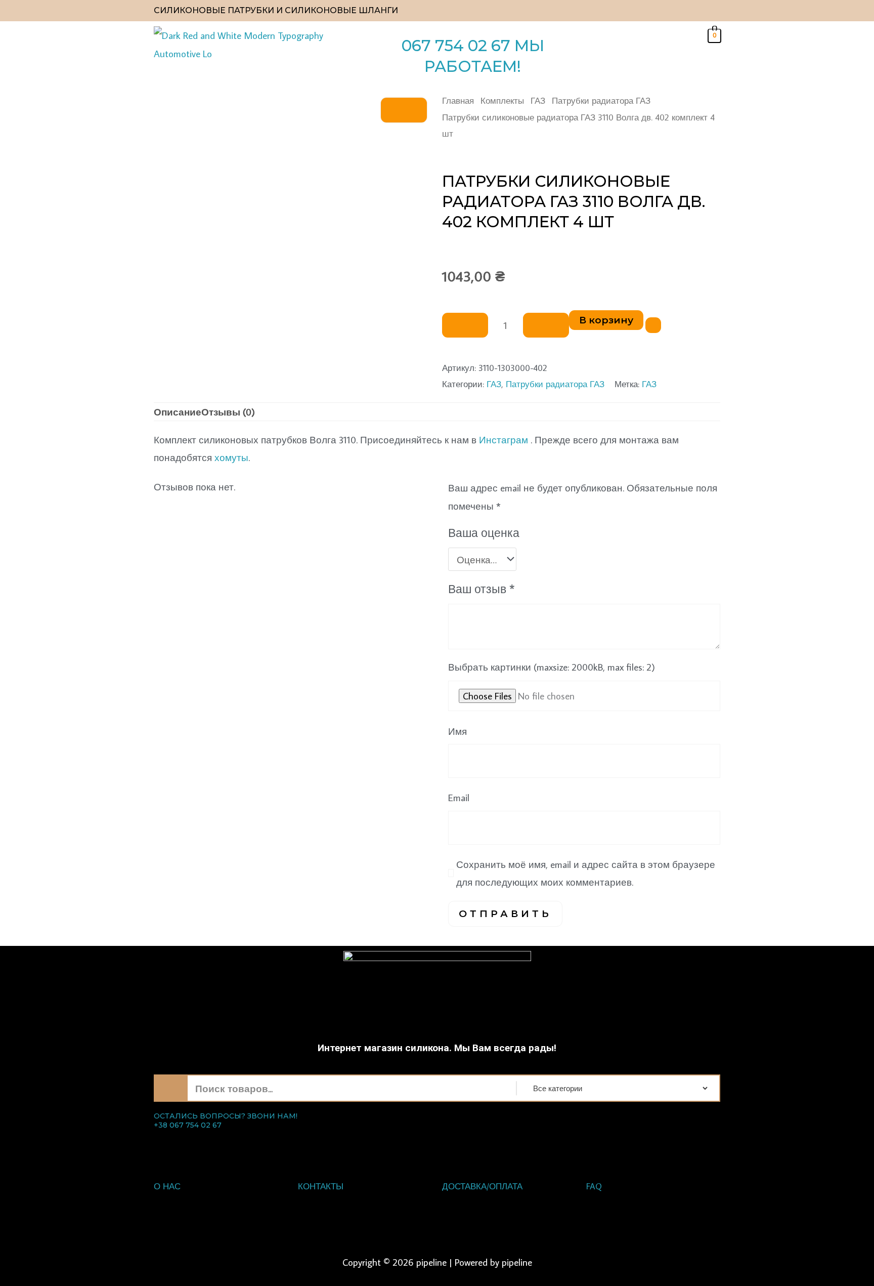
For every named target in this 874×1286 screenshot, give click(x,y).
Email (458, 797)
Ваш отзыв (481, 589)
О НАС (167, 1186)
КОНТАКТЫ (320, 1186)
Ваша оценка (483, 532)
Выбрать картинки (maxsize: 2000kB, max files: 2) (551, 666)
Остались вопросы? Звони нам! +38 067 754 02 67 (225, 1120)
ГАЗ (538, 100)
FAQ (594, 1186)
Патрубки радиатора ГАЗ (601, 100)
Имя (457, 731)
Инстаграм (503, 439)
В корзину (606, 320)
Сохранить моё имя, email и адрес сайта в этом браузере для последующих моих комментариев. (585, 873)
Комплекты (502, 100)
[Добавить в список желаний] (653, 325)
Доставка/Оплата (482, 1186)
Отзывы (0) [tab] (228, 411)
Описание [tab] (177, 411)
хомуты (231, 457)
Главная (458, 100)
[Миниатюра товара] (404, 110)
